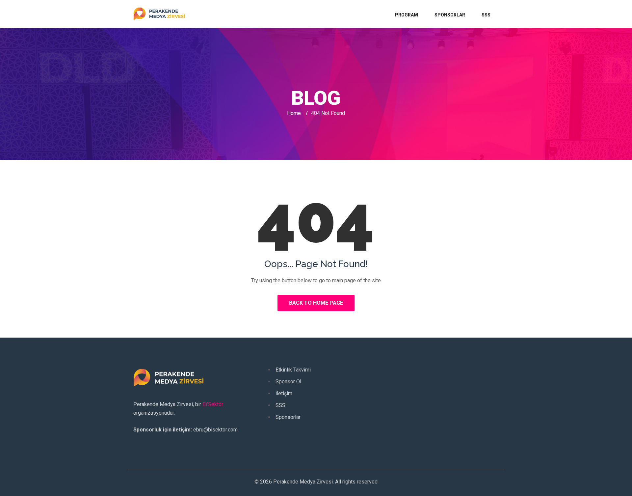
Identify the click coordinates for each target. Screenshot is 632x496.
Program (406, 14)
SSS (486, 14)
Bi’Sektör (212, 404)
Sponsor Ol (288, 381)
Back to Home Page (316, 303)
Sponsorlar (449, 14)
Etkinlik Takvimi (293, 370)
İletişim (284, 393)
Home (294, 113)
